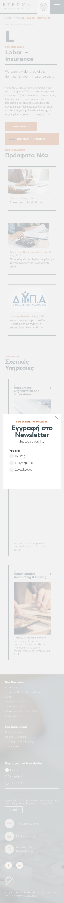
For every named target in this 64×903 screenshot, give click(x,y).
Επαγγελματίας (24, 463)
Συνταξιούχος (23, 469)
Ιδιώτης (20, 456)
